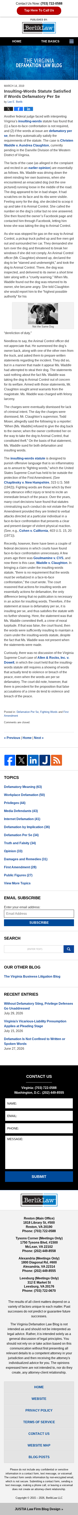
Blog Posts (39, 1457)
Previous (12, 738)
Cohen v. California (33, 530)
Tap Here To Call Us (39, 10)
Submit (39, 1176)
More (72, 41)
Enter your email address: (22, 907)
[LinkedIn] (33, 760)
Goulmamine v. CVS (48, 558)
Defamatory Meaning (23, 787)
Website (39, 1398)
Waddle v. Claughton (51, 563)
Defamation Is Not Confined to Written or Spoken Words (34, 1041)
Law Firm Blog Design (37, 1509)
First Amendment (20, 867)
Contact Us (39, 1433)
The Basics (50, 41)
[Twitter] (21, 760)
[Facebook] (10, 760)
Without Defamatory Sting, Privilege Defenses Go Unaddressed (38, 1006)
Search (69, 949)
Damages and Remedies (25, 859)
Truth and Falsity (20, 843)
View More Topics (17, 883)
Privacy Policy (39, 1410)
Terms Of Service (39, 1422)
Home (16, 41)
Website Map (39, 1445)
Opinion (13, 851)
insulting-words (30, 121)
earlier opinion (39, 168)
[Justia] (45, 760)
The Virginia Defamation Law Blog (39, 26)
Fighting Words (49, 711)
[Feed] (56, 760)
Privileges (14, 803)
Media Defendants (21, 811)
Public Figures (18, 875)
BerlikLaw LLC (54, 1497)
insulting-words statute (27, 458)
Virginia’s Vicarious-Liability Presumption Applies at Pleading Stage (35, 1024)
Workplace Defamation (24, 795)
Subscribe (39, 922)
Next (39, 738)
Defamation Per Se (28, 711)
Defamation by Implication (27, 827)
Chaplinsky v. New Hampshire (26, 482)
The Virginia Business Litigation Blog (32, 976)
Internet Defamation (22, 819)
